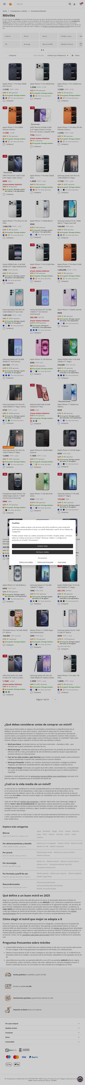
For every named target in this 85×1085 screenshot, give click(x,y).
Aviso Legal (62, 562)
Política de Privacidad (45, 562)
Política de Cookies (26, 562)
